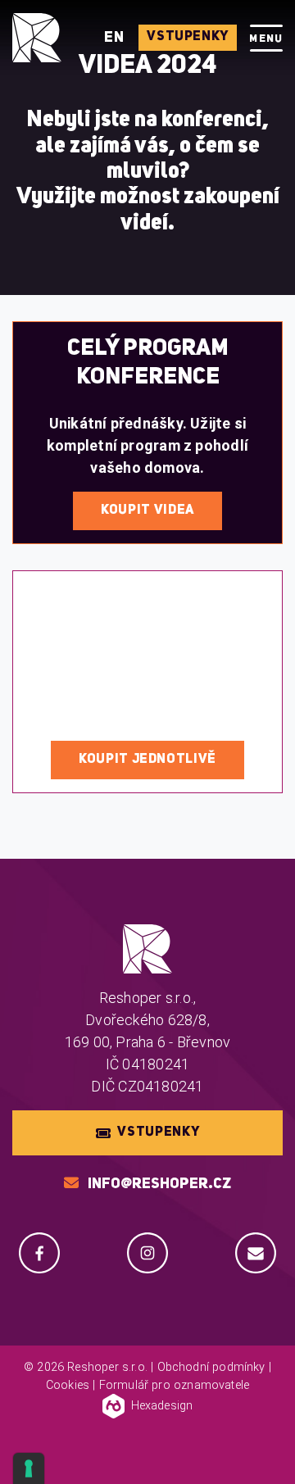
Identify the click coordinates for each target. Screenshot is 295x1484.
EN (115, 37)
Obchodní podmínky (211, 1367)
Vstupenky (188, 36)
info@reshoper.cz (159, 1184)
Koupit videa (147, 510)
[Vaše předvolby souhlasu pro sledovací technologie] (28, 1468)
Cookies (67, 1385)
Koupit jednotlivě (147, 759)
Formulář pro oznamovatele (174, 1385)
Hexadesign (162, 1406)
